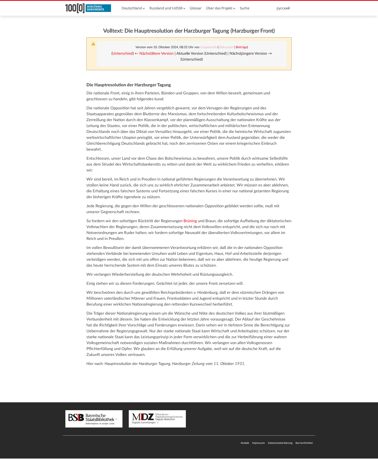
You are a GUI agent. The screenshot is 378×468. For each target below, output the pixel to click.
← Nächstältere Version (154, 53)
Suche (244, 8)
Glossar (196, 8)
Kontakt (245, 443)
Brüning (190, 221)
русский (283, 8)
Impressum (258, 443)
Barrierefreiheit (304, 443)
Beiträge (241, 47)
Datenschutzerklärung (280, 443)
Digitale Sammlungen (144, 422)
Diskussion (225, 47)
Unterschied (122, 53)
